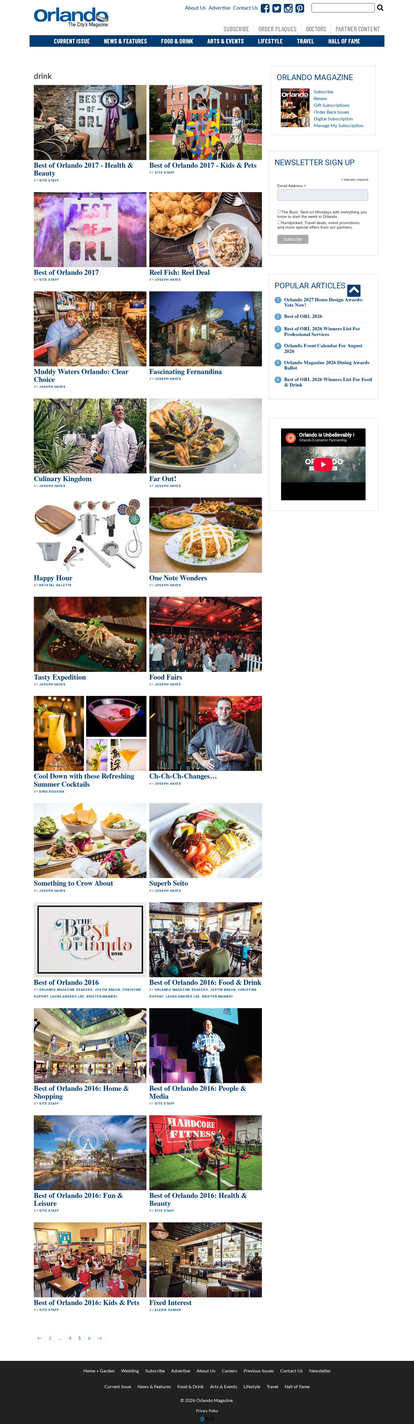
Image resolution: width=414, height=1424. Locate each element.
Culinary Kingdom (63, 478)
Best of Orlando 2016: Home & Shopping (81, 1092)
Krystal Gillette (55, 585)
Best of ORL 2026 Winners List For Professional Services (322, 331)
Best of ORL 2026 (303, 316)
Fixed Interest (170, 1302)
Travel (305, 41)
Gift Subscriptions (332, 105)
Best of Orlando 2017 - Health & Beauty (83, 169)
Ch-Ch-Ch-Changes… (183, 775)
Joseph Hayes (168, 280)
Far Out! (163, 478)
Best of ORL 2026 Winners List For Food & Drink (328, 381)
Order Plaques (278, 29)
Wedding (130, 1371)
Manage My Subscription (338, 125)
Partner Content (357, 29)
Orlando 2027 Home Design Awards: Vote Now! (323, 302)
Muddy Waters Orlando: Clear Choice (81, 375)
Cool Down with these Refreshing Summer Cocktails (84, 779)
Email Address (291, 186)
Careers (229, 1371)
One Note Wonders (178, 577)
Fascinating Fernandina (185, 371)
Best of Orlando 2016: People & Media (197, 1092)
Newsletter (320, 1371)
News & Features (125, 41)
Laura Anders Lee (67, 996)
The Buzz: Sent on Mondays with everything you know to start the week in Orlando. (322, 214)
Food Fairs (165, 676)
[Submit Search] (380, 7)
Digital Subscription (333, 119)
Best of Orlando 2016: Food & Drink (205, 982)
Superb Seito (168, 882)
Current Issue (72, 41)
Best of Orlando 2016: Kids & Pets (86, 1302)
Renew (320, 98)
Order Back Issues (331, 112)
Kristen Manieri (101, 996)
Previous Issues (259, 1371)
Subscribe (236, 29)
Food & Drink (177, 41)
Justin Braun (107, 990)
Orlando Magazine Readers (65, 990)
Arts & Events (225, 41)
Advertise (219, 8)
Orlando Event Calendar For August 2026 (323, 348)
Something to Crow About (73, 882)
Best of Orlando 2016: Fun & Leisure (78, 1199)
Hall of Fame (344, 41)
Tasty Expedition (60, 676)
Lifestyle (270, 41)
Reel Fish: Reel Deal (179, 272)
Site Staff (49, 180)
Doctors (316, 29)
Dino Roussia (51, 791)
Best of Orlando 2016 (66, 982)
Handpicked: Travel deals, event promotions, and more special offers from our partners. (318, 224)
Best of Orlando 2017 (66, 272)
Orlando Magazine (72, 17)
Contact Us (245, 8)
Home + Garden (99, 1371)
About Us (195, 8)
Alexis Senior (168, 1310)
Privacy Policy (207, 1411)
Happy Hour (53, 577)
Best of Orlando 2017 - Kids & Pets (203, 165)
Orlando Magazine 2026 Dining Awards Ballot (327, 365)
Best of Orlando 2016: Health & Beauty (198, 1199)
